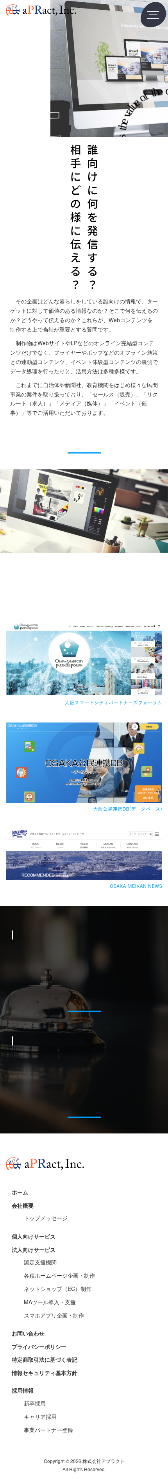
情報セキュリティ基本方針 (44, 1373)
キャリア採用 (40, 1416)
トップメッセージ (46, 1218)
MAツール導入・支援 (50, 1302)
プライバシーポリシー (39, 1346)
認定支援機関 (40, 1262)
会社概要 (23, 1205)
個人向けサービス (33, 1236)
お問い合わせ (28, 1333)
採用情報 (23, 1390)
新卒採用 (35, 1403)
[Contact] (84, 441)
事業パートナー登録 (48, 1430)
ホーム (20, 1192)
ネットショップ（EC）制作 (57, 1289)
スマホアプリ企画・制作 (54, 1315)
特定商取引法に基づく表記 (44, 1359)
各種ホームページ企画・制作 (59, 1275)
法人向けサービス (33, 1249)
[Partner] (84, 1105)
